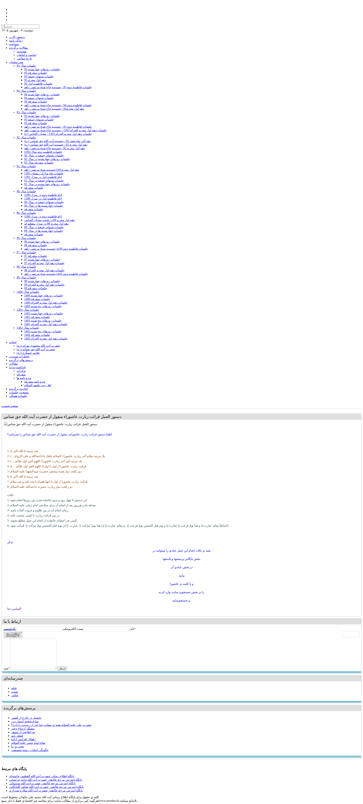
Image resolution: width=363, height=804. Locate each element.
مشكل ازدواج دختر (23, 728)
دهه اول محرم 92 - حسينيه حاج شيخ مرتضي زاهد (54, 148)
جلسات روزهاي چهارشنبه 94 (42, 94)
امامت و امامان (26, 54)
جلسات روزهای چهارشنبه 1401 (43, 313)
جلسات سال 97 (26, 252)
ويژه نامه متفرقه (34, 381)
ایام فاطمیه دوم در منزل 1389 (43, 216)
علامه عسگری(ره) (28, 352)
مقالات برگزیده (18, 47)
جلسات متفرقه (33, 187)
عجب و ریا (17, 746)
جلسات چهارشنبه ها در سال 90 (43, 205)
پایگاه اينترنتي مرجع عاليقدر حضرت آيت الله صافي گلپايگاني (46, 787)
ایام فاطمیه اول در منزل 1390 (43, 198)
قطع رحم (17, 735)
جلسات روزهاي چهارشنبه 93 (42, 116)
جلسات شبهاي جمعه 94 (39, 98)
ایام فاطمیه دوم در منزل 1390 (43, 195)
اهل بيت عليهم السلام (37, 385)
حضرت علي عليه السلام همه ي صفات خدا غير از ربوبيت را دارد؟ (51, 725)
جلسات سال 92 (26, 137)
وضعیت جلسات (19, 392)
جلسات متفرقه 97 (35, 256)
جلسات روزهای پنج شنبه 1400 (43, 306)
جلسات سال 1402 (28, 327)
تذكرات (21, 370)
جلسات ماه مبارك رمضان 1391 (43, 173)
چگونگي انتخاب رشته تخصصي (30, 750)
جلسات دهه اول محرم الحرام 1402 (45, 338)
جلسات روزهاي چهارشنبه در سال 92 (47, 159)
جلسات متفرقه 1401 (37, 317)
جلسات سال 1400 (28, 291)
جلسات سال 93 (26, 112)
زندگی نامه (16, 40)
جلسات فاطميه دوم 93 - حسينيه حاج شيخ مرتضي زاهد (58, 126)
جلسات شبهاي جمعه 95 (39, 76)
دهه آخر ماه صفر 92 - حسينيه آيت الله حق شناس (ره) (57, 141)
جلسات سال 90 (26, 191)
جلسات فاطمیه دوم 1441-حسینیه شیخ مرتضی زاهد (56, 273)
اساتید (12, 342)
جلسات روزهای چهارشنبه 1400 (43, 295)
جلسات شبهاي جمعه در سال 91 (44, 180)
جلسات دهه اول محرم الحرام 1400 (45, 302)
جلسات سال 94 (26, 90)
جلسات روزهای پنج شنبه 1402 (43, 331)
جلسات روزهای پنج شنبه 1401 (43, 320)
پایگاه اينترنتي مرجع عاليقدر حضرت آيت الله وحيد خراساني (45, 779)
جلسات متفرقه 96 (35, 245)
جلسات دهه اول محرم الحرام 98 (44, 270)
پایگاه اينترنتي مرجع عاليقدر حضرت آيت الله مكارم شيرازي (46, 790)
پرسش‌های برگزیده (21, 360)
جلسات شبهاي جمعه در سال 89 (44, 227)
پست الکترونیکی (73, 628)
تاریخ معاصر (24, 58)
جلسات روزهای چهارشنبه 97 (42, 259)
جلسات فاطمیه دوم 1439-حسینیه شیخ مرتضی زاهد (56, 248)
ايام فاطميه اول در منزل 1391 (43, 177)
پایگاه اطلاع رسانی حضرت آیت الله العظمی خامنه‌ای (41, 776)
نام (132, 628)
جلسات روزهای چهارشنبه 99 (42, 281)
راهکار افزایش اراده (23, 739)
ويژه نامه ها (24, 378)
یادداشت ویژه (17, 367)
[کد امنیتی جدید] (10, 630)
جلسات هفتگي (18, 396)
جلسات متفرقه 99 (35, 288)
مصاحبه (14, 44)
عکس (15, 695)
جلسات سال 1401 (28, 309)
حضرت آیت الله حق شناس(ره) (36, 349)
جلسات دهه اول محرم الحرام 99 (44, 284)
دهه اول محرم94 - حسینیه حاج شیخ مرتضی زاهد (54, 108)
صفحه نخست (10, 406)
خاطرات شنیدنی (19, 356)
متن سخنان (16, 62)
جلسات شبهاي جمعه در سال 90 (44, 202)
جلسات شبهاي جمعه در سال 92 (44, 155)
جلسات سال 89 (26, 212)
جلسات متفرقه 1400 (37, 299)
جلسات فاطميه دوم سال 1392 (43, 151)
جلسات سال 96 (26, 238)
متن (7, 668)
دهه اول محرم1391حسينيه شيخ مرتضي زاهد (51, 169)
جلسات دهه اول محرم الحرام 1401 (45, 324)
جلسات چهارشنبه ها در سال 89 (43, 230)
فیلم (14, 688)
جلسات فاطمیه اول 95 (38, 83)
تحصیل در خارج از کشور (26, 717)
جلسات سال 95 (26, 65)
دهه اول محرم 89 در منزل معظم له (46, 223)
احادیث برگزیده (18, 388)
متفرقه (21, 374)
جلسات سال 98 (26, 266)
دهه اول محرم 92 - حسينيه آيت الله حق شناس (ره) (55, 144)
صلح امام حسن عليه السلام (28, 742)
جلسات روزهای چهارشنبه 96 (42, 241)
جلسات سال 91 (26, 166)
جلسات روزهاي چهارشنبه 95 (42, 69)
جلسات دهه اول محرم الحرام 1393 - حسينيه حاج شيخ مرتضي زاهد (65, 130)
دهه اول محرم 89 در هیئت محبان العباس (49, 220)
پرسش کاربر (17, 37)
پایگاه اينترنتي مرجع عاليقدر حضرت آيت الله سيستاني (42, 783)
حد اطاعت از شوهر (23, 732)
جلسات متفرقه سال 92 (39, 162)
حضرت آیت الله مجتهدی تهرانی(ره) (38, 345)
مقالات (13, 363)
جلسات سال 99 (26, 277)
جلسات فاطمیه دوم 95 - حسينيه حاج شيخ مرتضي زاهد (58, 87)
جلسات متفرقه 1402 (37, 335)
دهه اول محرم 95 (35, 80)
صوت (14, 691)
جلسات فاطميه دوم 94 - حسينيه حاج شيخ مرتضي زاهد (58, 105)
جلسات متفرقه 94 (35, 101)
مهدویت (21, 51)
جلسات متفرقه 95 (35, 72)
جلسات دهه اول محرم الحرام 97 (44, 263)
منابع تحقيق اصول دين (25, 721)
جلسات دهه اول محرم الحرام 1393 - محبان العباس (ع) (58, 133)
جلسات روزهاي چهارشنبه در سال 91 (47, 184)
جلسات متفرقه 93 (35, 123)
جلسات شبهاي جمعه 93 (39, 119)
